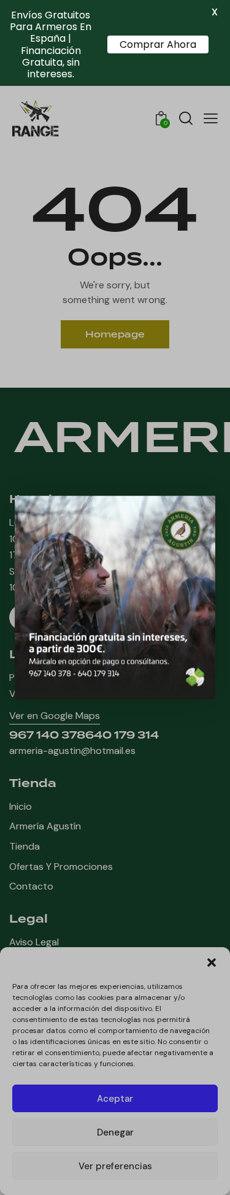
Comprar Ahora (158, 44)
